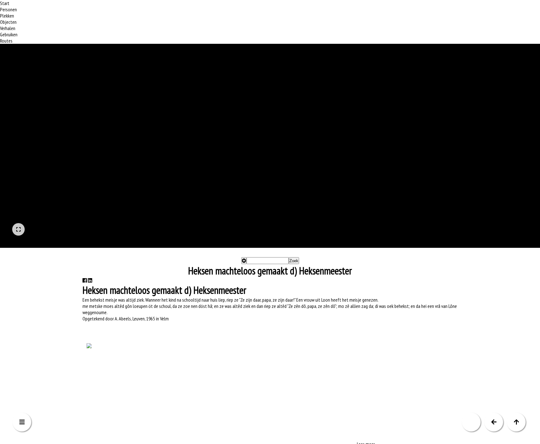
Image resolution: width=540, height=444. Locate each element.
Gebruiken (9, 34)
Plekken (7, 16)
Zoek (293, 260)
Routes (6, 41)
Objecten (8, 22)
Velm (164, 319)
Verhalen (7, 28)
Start (4, 3)
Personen (8, 9)
